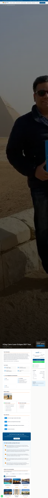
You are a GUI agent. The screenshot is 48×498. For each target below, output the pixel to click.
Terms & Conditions (35, 0)
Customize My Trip (42, 2)
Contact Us (39, 0)
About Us (31, 0)
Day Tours (14, 2)
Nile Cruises (33, 2)
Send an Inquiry (40, 345)
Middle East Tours (29, 2)
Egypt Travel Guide (43, 0)
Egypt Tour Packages (23, 2)
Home (11, 2)
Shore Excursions (18, 2)
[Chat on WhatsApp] (2, 496)
